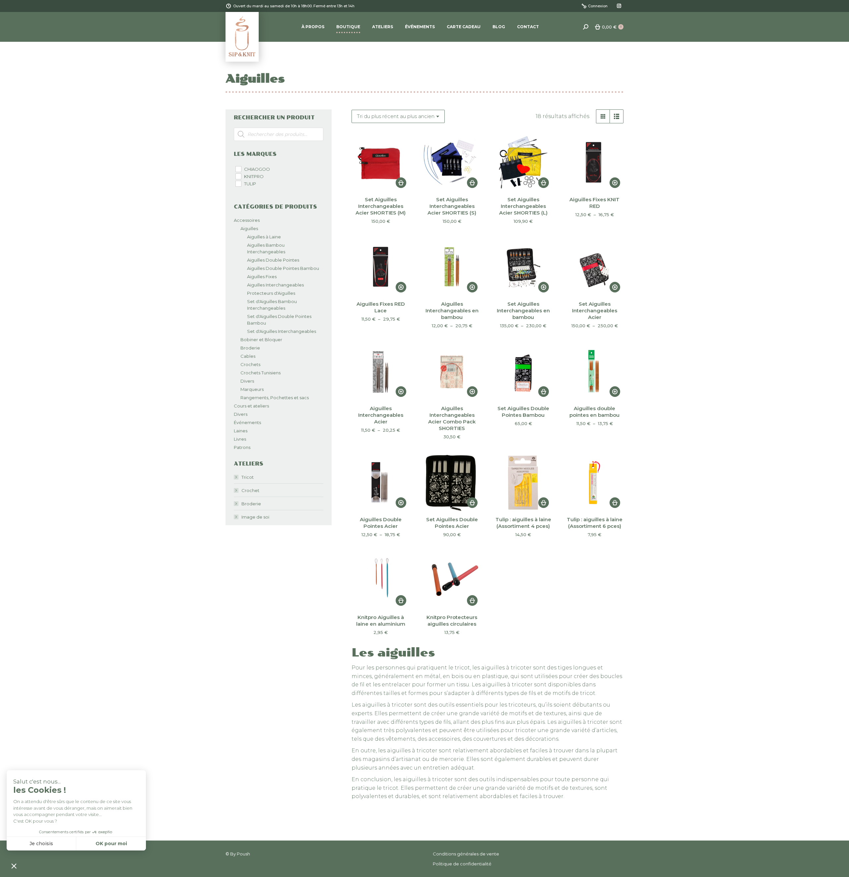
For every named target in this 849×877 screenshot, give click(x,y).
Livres (240, 439)
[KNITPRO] (238, 176)
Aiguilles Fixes (262, 276)
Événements (247, 422)
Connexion (598, 6)
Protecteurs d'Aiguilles (271, 293)
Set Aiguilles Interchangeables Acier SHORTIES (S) (451, 206)
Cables (247, 356)
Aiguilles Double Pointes (273, 260)
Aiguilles (249, 228)
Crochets (250, 364)
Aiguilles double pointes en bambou (594, 411)
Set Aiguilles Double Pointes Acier (452, 522)
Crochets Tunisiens (260, 372)
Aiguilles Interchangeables (275, 284)
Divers (247, 381)
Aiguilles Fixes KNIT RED (594, 202)
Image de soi (255, 517)
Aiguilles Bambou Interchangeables (266, 248)
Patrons (242, 447)
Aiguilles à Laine (264, 236)
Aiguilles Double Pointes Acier (381, 522)
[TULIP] (238, 183)
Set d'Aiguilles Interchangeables (281, 331)
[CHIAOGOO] (238, 168)
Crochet (250, 490)
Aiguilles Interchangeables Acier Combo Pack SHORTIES (452, 418)
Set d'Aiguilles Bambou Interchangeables (272, 305)
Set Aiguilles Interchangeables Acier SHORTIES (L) (523, 206)
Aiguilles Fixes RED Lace (381, 307)
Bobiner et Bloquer (261, 339)
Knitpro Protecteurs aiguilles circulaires (451, 620)
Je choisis (41, 843)
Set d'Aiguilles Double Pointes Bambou (279, 320)
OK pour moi (111, 843)
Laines (240, 430)
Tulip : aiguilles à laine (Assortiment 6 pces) (594, 522)
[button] (401, 182)
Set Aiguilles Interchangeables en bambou (523, 310)
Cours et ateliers (251, 405)
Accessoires (247, 220)
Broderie (250, 347)
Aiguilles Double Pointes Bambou (283, 268)
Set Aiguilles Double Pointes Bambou (523, 411)
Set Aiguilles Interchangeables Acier (594, 310)
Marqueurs (252, 389)
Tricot (247, 477)
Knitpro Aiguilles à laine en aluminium (380, 620)
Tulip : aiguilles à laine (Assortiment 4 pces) (523, 522)
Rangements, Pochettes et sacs (274, 397)
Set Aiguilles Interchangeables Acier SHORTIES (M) (381, 206)
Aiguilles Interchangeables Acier (380, 415)
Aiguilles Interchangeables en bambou (452, 310)
